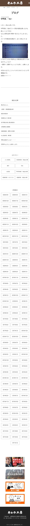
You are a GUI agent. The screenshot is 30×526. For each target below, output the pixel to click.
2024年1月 (15, 218)
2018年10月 (6, 301)
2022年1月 (24, 230)
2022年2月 (15, 230)
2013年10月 (15, 401)
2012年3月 (5, 425)
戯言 (8, 165)
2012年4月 (24, 419)
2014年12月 (6, 378)
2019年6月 (24, 283)
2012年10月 (15, 413)
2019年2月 (24, 289)
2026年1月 (24, 194)
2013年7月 (15, 407)
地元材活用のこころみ (15, 474)
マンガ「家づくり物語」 (15, 487)
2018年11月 (25, 295)
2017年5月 (5, 324)
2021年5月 (5, 248)
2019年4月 (5, 289)
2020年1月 (24, 271)
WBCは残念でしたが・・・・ (8, 140)
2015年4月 (5, 372)
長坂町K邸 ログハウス (8, 177)
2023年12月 (25, 218)
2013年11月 (6, 401)
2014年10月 (25, 378)
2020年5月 (15, 265)
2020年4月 (24, 265)
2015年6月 (15, 366)
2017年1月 (15, 330)
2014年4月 (15, 389)
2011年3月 (15, 437)
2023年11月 (6, 224)
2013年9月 (24, 401)
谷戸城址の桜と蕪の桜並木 (8, 122)
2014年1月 (15, 395)
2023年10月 (15, 224)
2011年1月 (15, 442)
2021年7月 (15, 242)
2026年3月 (15, 194)
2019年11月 (15, 277)
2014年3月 (24, 389)
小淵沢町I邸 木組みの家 (22, 159)
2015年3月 (15, 372)
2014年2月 (5, 395)
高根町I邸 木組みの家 (22, 177)
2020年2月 (15, 271)
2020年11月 (25, 254)
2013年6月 (24, 407)
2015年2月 (24, 372)
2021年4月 (15, 248)
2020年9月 (15, 259)
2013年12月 (25, 395)
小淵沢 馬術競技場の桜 (7, 109)
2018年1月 (24, 313)
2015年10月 (6, 360)
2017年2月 (5, 330)
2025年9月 (5, 206)
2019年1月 (5, 295)
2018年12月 (15, 295)
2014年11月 (15, 378)
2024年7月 (15, 212)
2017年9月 (5, 319)
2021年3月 (24, 248)
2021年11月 (15, 236)
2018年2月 (15, 313)
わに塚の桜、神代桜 (6, 135)
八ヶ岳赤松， (8, 159)
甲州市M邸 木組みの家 (22, 171)
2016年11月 (6, 336)
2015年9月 (15, 360)
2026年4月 (5, 194)
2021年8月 (5, 242)
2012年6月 (5, 419)
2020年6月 (5, 265)
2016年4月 (15, 348)
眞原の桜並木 (4, 113)
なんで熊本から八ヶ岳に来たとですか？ (15, 499)
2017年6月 (24, 319)
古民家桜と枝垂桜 (5, 126)
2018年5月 (15, 307)
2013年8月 (5, 407)
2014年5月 (5, 389)
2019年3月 (15, 289)
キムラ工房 (15, 3)
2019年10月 (25, 277)
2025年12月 (6, 200)
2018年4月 (24, 307)
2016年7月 (15, 342)
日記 (22, 165)
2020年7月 (24, 259)
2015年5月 (24, 366)
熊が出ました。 (5, 105)
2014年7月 (15, 383)
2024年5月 (24, 212)
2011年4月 (5, 437)
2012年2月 (15, 425)
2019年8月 (5, 283)
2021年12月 (6, 236)
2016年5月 (5, 348)
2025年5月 (5, 212)
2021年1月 (5, 254)
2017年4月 (15, 324)
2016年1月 (15, 354)
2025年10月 (25, 200)
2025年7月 (24, 206)
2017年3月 (24, 324)
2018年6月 (5, 307)
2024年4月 (5, 218)
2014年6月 (24, 383)
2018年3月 (5, 313)
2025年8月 (15, 206)
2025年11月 (15, 200)
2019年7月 (15, 283)
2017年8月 (15, 319)
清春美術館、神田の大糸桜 (8, 131)
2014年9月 (5, 383)
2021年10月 (25, 236)
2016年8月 (5, 342)
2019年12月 (6, 277)
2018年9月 (15, 301)
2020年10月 (6, 259)
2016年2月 (5, 354)
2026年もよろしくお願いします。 (9, 144)
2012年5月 (15, 419)
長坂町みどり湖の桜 (6, 118)
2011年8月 (15, 431)
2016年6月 (24, 342)
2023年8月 (24, 224)
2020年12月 (15, 254)
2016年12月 (25, 330)
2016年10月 (15, 336)
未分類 (8, 171)
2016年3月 (24, 348)
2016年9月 (24, 336)
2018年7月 (24, 301)
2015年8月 (24, 360)
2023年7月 (5, 230)
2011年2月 (24, 437)
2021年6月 (24, 242)
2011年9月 (5, 431)
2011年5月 (24, 431)
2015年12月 (25, 354)
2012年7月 (24, 413)
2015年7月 (5, 366)
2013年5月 (5, 413)
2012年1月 (24, 425)
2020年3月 (5, 271)
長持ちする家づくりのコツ (15, 462)
